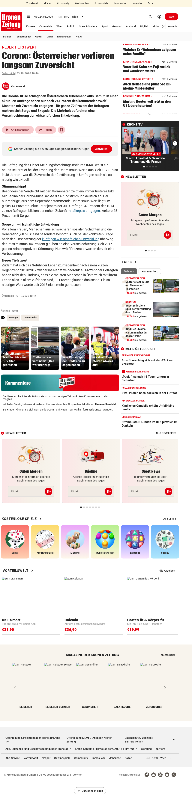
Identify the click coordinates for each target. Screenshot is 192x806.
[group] (15, 348)
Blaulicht (7, 36)
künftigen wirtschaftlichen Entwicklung (70, 239)
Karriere (160, 748)
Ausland (131, 26)
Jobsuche (137, 3)
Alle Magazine (168, 655)
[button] (163, 26)
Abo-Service (12, 758)
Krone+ (30, 26)
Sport (104, 26)
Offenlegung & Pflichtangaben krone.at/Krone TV (32, 739)
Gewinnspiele (81, 3)
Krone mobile (101, 3)
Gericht (38, 36)
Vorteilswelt (32, 3)
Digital (144, 26)
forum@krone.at (92, 409)
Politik (71, 26)
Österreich (45, 26)
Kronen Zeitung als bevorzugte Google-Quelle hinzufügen (61, 149)
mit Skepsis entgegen (84, 211)
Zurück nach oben (90, 791)
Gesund (117, 26)
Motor (156, 26)
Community (63, 3)
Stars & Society (88, 26)
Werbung (146, 748)
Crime (50, 36)
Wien (59, 26)
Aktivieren (101, 148)
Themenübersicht (105, 404)
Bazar (151, 3)
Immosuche (120, 3)
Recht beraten (64, 36)
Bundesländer (24, 36)
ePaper (47, 3)
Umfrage (13, 317)
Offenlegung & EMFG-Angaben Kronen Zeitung (89, 739)
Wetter (79, 36)
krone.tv (173, 26)
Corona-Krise (30, 317)
